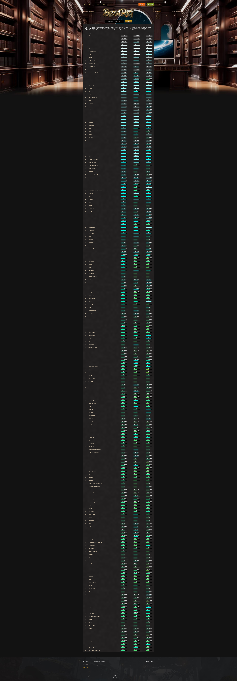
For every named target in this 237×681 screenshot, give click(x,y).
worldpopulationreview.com (95, 190)
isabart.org (91, 85)
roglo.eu (90, 119)
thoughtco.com (92, 329)
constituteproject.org (93, 165)
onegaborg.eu (92, 613)
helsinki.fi (91, 412)
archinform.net (92, 60)
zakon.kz (91, 576)
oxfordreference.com (93, 604)
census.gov (91, 171)
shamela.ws (91, 446)
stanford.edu (91, 125)
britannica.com (92, 51)
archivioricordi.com (93, 159)
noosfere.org (92, 360)
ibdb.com (91, 193)
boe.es (90, 319)
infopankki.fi (91, 492)
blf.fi (90, 363)
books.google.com (93, 573)
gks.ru (90, 177)
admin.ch (91, 307)
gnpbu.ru (91, 554)
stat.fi (90, 196)
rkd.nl (90, 94)
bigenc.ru (91, 282)
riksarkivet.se (92, 465)
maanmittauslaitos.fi (93, 72)
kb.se (90, 184)
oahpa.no (91, 418)
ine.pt (90, 341)
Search (128, 21)
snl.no (90, 214)
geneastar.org (92, 113)
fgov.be (90, 557)
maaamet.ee (91, 273)
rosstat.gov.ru (92, 66)
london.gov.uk (92, 539)
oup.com (91, 313)
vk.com (90, 594)
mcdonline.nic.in (92, 394)
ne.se (90, 236)
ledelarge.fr (91, 631)
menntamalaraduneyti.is (94, 486)
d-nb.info (91, 103)
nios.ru (90, 585)
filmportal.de (91, 153)
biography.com (92, 168)
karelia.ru (91, 57)
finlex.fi (90, 338)
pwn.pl (90, 211)
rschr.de (90, 316)
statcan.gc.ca (92, 323)
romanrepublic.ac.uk (93, 174)
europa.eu (91, 597)
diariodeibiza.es (92, 468)
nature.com (91, 520)
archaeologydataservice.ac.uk (95, 542)
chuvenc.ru (91, 437)
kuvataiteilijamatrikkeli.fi (94, 499)
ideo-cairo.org (92, 390)
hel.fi (90, 474)
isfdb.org (91, 146)
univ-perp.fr (91, 248)
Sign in (151, 4)
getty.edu (91, 239)
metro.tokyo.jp (92, 502)
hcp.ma (90, 264)
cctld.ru (90, 579)
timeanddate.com (93, 347)
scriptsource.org (92, 227)
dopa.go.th (91, 292)
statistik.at (91, 397)
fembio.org (91, 400)
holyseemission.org (93, 443)
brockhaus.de (92, 63)
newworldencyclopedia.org (95, 616)
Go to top (115, 677)
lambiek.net (91, 548)
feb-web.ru (91, 208)
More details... (125, 665)
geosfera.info (92, 566)
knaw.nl (90, 517)
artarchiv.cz (91, 199)
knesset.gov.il (92, 545)
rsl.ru (90, 91)
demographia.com (93, 428)
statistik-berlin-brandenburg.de (96, 483)
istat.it (90, 523)
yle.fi (90, 100)
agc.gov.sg (91, 137)
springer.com (92, 332)
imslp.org (91, 242)
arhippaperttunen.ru (93, 638)
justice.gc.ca (91, 511)
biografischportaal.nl (93, 495)
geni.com (91, 526)
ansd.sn (90, 372)
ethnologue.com (92, 75)
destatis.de (91, 295)
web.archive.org (92, 38)
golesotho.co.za (92, 350)
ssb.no (90, 644)
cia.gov (90, 134)
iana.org (90, 41)
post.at (90, 224)
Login (143, 4)
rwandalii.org (92, 421)
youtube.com (92, 335)
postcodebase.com (93, 276)
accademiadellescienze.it (94, 529)
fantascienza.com (93, 384)
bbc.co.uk (91, 221)
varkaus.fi (91, 285)
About (104, 4)
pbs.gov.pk (91, 304)
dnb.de (90, 88)
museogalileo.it (92, 570)
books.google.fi (92, 403)
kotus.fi (90, 45)
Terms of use (85, 667)
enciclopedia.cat (92, 109)
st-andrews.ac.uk (92, 289)
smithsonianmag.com (94, 600)
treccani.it (91, 128)
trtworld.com (92, 378)
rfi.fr (89, 369)
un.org (90, 202)
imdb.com (91, 279)
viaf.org (90, 641)
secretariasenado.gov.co (94, 650)
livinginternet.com (93, 353)
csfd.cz (90, 628)
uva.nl (90, 143)
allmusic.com (92, 625)
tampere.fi (91, 489)
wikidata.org (91, 35)
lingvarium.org (92, 82)
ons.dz (90, 461)
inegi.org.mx (91, 634)
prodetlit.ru (91, 536)
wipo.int (90, 187)
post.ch (90, 205)
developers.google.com (94, 366)
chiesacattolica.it (92, 150)
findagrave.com (92, 180)
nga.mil (90, 48)
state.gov (91, 409)
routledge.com (92, 588)
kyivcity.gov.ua (92, 387)
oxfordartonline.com (93, 251)
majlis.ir (90, 375)
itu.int (90, 440)
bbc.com (91, 356)
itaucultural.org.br (93, 270)
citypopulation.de (93, 97)
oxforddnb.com (92, 424)
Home (84, 4)
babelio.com (91, 116)
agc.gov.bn (91, 261)
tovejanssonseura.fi (93, 607)
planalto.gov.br (92, 619)
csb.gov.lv (91, 477)
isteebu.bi (91, 258)
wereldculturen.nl (93, 551)
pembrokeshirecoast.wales (95, 449)
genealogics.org (92, 162)
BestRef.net (97, 661)
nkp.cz (90, 255)
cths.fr (90, 406)
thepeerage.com (92, 106)
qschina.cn (91, 647)
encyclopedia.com (93, 563)
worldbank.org (92, 79)
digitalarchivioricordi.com (94, 452)
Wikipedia (148, 664)
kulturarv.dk (91, 434)
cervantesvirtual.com (93, 326)
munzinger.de (92, 140)
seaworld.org (92, 298)
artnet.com (91, 245)
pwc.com (91, 508)
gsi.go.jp (90, 505)
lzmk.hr (90, 156)
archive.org (91, 230)
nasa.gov (91, 122)
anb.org (90, 560)
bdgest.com (91, 344)
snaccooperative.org (93, 69)
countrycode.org (92, 582)
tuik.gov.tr (91, 381)
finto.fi (90, 610)
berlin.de (91, 480)
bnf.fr (90, 54)
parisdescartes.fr (92, 514)
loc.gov (90, 301)
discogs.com (91, 233)
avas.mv (90, 267)
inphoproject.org (92, 310)
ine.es (90, 131)
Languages (91, 4)
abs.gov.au (91, 455)
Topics (98, 4)
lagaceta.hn (91, 458)
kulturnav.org (92, 415)
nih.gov (90, 622)
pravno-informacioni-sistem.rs (96, 431)
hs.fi (89, 591)
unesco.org (91, 218)
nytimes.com (91, 533)
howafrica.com (92, 471)
